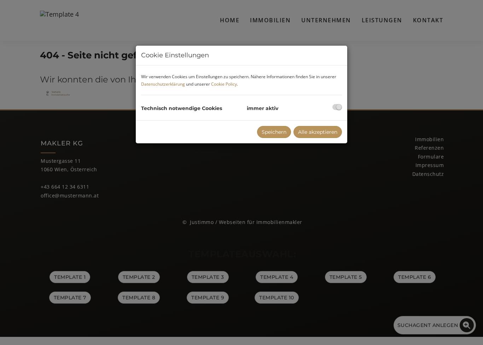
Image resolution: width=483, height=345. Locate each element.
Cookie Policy (224, 84)
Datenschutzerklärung (163, 84)
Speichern (274, 132)
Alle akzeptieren (317, 132)
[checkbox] (337, 107)
